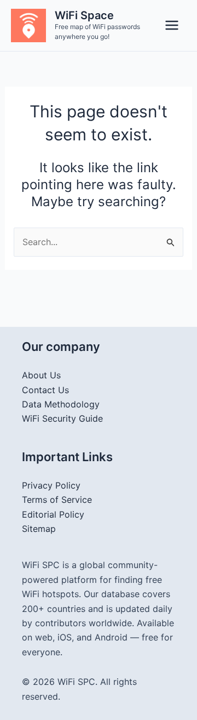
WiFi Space (84, 15)
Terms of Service (57, 499)
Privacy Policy (51, 485)
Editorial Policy (53, 514)
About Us (41, 375)
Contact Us (45, 389)
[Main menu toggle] (172, 25)
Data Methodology (61, 404)
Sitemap (39, 528)
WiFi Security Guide (62, 418)
